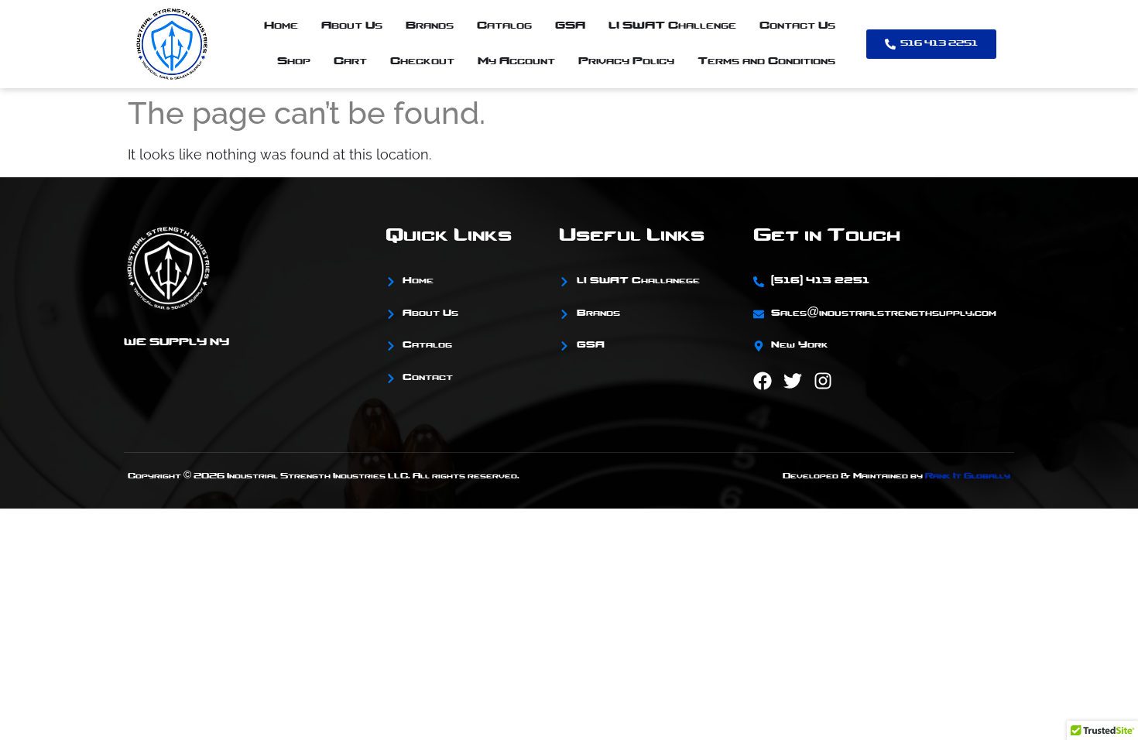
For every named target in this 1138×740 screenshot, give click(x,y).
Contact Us (797, 25)
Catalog (504, 25)
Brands (430, 25)
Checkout (422, 61)
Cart (350, 61)
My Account (516, 61)
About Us (351, 25)
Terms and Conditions (766, 61)
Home (281, 25)
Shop (293, 61)
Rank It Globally (967, 476)
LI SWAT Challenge (672, 25)
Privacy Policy (626, 61)
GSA (570, 25)
